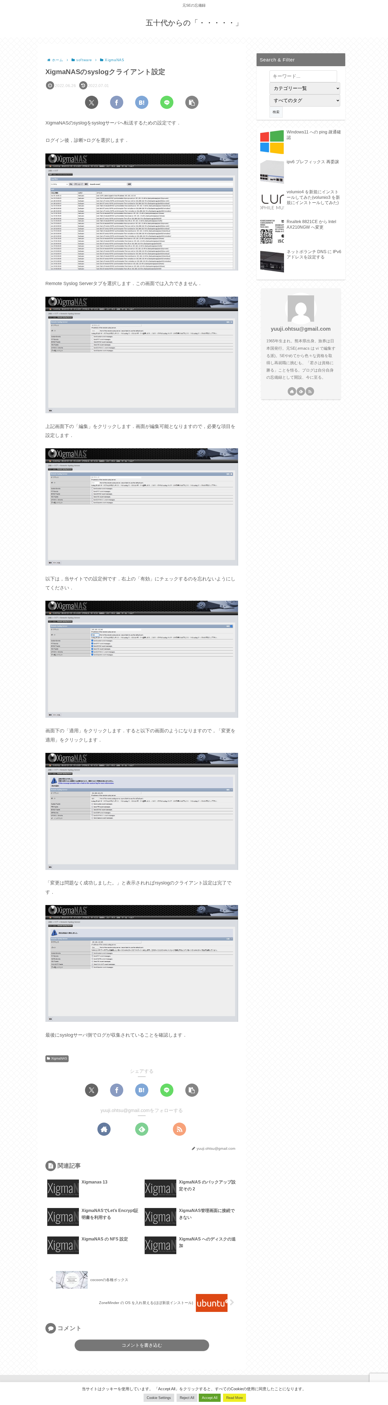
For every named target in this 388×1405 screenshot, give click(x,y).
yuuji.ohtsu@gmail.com (301, 329)
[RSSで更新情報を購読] (179, 1129)
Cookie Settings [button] (159, 1398)
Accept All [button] (209, 1398)
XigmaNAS (59, 1058)
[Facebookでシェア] (116, 102)
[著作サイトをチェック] (104, 1129)
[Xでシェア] (91, 102)
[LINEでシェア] (166, 102)
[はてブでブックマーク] (141, 102)
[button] (191, 102)
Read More (234, 1398)
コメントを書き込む (142, 1345)
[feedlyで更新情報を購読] (141, 1129)
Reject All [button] (187, 1398)
